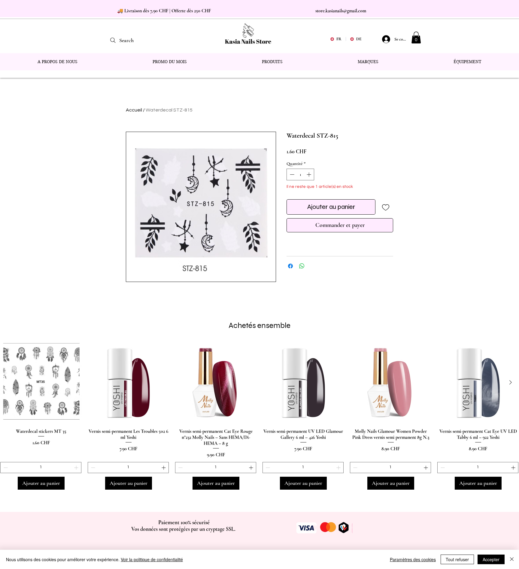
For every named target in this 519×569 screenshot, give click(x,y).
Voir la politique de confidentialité (152, 559)
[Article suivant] (510, 382)
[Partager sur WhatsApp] (301, 266)
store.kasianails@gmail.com (340, 11)
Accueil (134, 110)
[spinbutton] (300, 174)
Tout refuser (457, 559)
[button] (416, 37)
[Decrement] (291, 174)
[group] (259, 416)
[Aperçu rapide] (41, 383)
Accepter (491, 559)
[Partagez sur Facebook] (290, 266)
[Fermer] (511, 559)
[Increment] (309, 174)
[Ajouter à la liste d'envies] (385, 207)
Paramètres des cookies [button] (413, 559)
